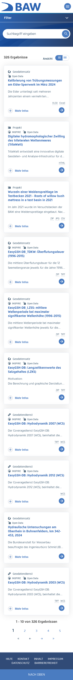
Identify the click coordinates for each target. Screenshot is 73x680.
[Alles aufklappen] (65, 58)
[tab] (36, 18)
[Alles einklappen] (58, 58)
